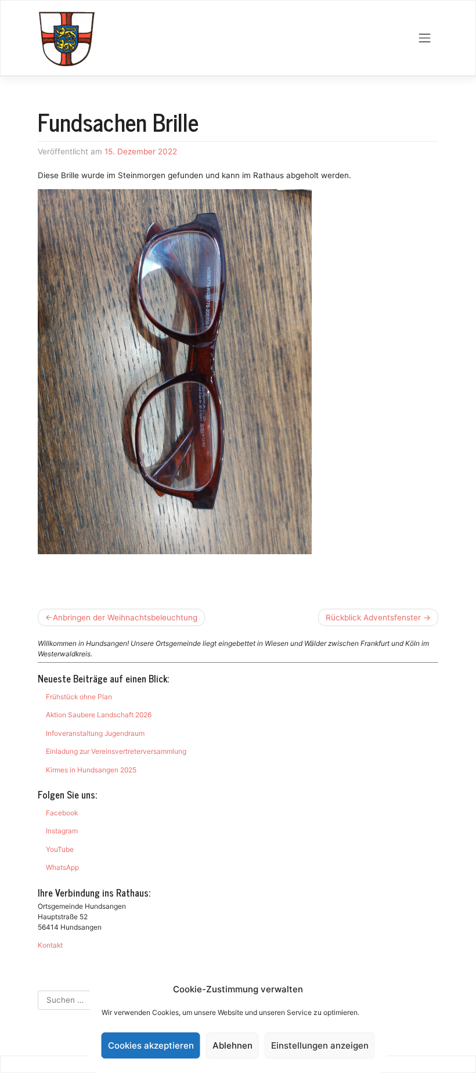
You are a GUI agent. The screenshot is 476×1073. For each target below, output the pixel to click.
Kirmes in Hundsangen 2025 (91, 769)
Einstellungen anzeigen (320, 1045)
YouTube (60, 849)
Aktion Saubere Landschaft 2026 (99, 714)
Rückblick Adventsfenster (373, 617)
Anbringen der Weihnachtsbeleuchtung (125, 617)
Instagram (62, 830)
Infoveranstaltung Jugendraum (95, 733)
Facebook (62, 812)
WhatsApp (62, 867)
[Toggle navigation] (425, 38)
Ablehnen (232, 1045)
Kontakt (50, 945)
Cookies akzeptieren (151, 1045)
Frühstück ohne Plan (79, 696)
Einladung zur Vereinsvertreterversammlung (116, 751)
